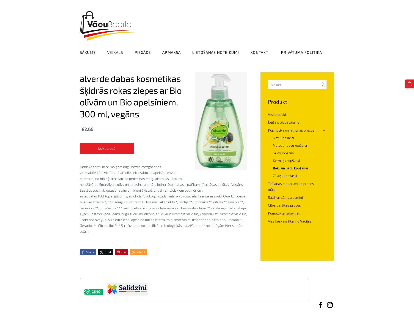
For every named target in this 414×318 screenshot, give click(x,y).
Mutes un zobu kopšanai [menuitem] (290, 145)
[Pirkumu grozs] (409, 84)
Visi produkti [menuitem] (277, 114)
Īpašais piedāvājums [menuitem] (283, 122)
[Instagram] (330, 305)
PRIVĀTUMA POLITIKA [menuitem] (301, 52)
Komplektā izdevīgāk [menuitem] (284, 213)
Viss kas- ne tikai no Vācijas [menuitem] (289, 221)
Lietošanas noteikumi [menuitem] (215, 52)
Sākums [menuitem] (88, 52)
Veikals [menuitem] (115, 52)
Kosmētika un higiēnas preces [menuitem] (291, 130)
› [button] (324, 130)
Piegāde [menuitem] (143, 52)
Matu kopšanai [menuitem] (283, 138)
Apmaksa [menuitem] (171, 52)
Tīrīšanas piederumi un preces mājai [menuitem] (291, 186)
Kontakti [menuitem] (260, 52)
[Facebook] (320, 305)
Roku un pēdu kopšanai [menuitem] (290, 168)
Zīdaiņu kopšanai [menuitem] (285, 176)
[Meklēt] (323, 84)
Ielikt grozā (106, 148)
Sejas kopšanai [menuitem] (283, 153)
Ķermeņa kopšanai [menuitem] (286, 160)
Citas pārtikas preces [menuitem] (284, 205)
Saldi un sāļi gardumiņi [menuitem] (285, 197)
